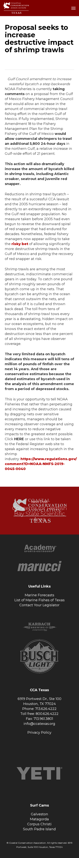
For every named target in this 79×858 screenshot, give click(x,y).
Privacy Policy (39, 732)
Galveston (39, 814)
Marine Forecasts (39, 595)
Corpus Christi (39, 824)
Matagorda (39, 819)
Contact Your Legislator (39, 605)
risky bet (20, 244)
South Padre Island (39, 829)
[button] (73, 8)
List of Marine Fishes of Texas (39, 600)
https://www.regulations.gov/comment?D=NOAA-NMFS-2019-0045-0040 (41, 464)
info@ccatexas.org (39, 724)
